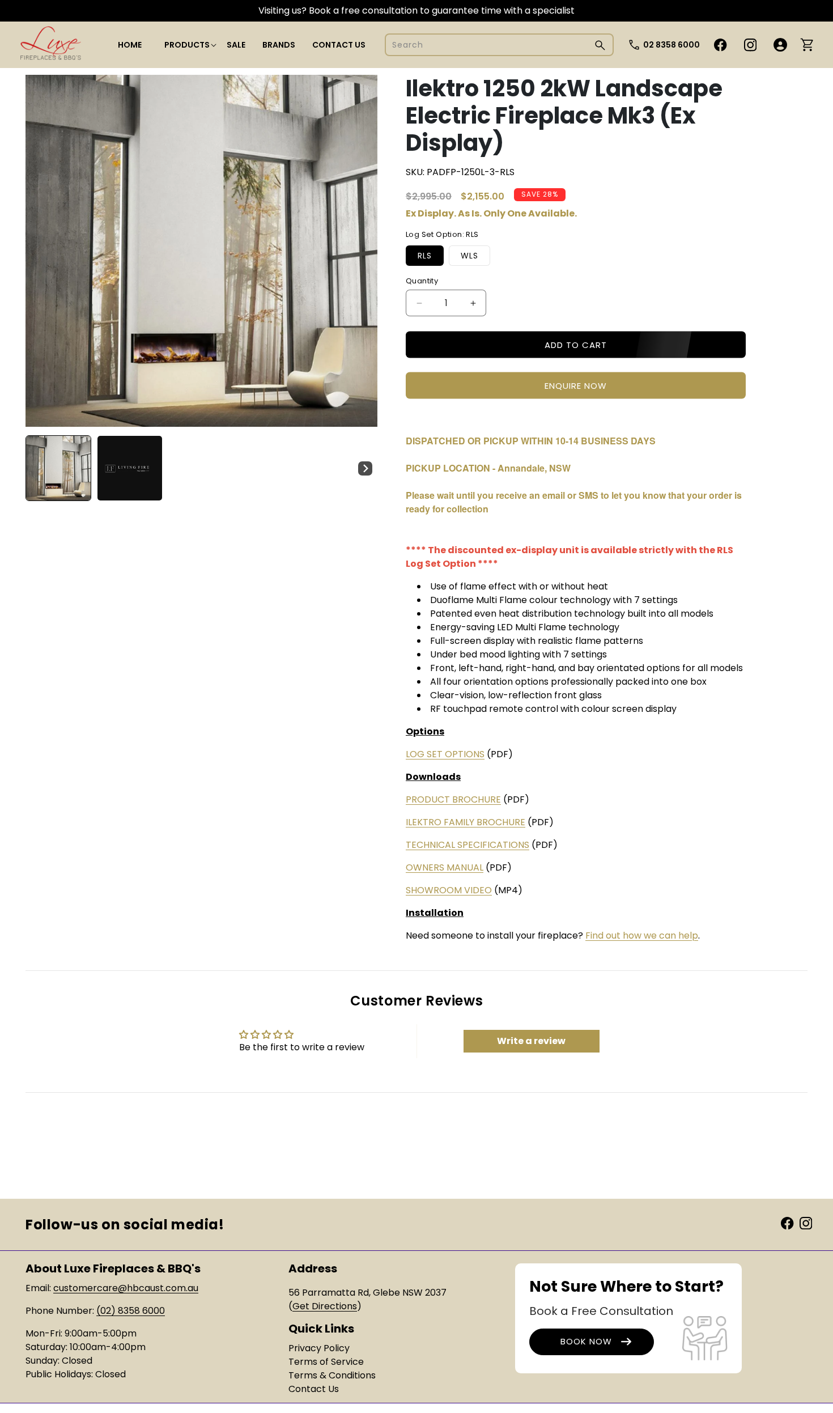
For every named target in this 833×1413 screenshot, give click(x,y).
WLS (469, 255)
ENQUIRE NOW (576, 385)
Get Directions (324, 1306)
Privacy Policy (319, 1348)
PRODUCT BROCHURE (453, 799)
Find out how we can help (641, 935)
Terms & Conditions (332, 1375)
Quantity (422, 280)
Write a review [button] (531, 1040)
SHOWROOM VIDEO (449, 890)
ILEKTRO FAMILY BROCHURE (465, 822)
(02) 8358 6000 (130, 1310)
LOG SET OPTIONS (445, 754)
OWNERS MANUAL (444, 867)
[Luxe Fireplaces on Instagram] (806, 1222)
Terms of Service (326, 1361)
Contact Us (313, 1388)
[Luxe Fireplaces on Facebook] (787, 1222)
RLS (425, 255)
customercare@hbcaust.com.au (125, 1288)
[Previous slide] (38, 468)
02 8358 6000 (671, 44)
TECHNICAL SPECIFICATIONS (467, 844)
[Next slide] (364, 468)
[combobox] (499, 45)
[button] (187, 45)
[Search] (600, 45)
